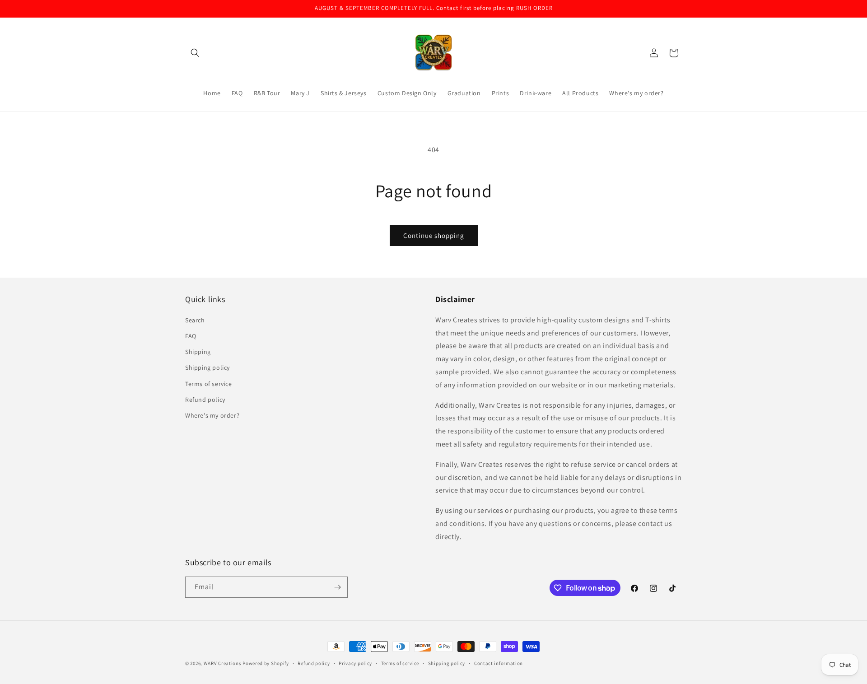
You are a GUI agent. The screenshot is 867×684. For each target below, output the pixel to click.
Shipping (198, 352)
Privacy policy (355, 663)
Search (195, 320)
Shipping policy (207, 367)
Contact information (498, 663)
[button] (195, 53)
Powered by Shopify (265, 663)
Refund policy (205, 400)
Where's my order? (212, 415)
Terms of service (208, 384)
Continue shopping (433, 235)
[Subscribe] (337, 587)
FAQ (190, 336)
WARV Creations (223, 663)
